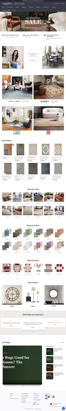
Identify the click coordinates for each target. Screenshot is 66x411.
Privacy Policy (24, 402)
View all (62, 342)
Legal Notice (24, 401)
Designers (24, 7)
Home (3, 7)
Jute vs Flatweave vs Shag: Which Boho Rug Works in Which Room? (58, 358)
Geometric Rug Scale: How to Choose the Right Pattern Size (59, 374)
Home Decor (46, 7)
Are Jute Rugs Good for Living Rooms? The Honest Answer (22, 385)
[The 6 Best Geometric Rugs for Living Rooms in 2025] (49, 367)
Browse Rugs (10, 7)
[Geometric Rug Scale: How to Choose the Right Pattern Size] (49, 375)
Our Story (11, 395)
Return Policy (24, 399)
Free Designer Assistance (14, 398)
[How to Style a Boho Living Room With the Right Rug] (49, 351)
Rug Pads (38, 7)
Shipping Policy (24, 398)
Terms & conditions (25, 397)
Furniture (54, 7)
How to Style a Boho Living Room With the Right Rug (58, 349)
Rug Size (31, 7)
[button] (17, 159)
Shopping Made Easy (25, 395)
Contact (14, 10)
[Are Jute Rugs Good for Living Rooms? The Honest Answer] (22, 365)
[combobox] (19, 4)
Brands (17, 7)
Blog (10, 397)
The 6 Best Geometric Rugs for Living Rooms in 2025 (59, 366)
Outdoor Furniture (6, 10)
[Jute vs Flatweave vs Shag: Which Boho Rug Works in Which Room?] (49, 359)
